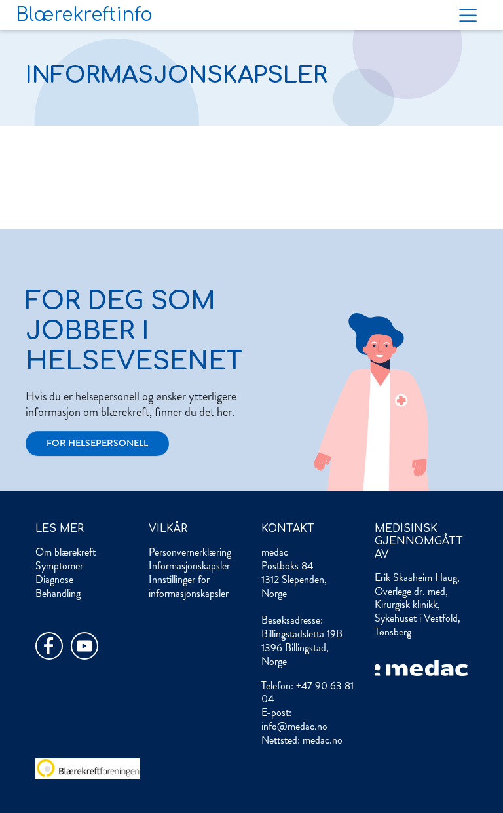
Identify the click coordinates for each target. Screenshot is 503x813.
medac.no (323, 739)
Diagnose (54, 579)
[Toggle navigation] (468, 15)
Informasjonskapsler (189, 565)
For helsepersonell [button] (97, 442)
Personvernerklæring (190, 551)
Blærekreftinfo (84, 15)
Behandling (58, 593)
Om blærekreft (65, 551)
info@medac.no (294, 726)
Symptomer (59, 565)
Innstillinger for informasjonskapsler (189, 586)
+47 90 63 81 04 (307, 692)
